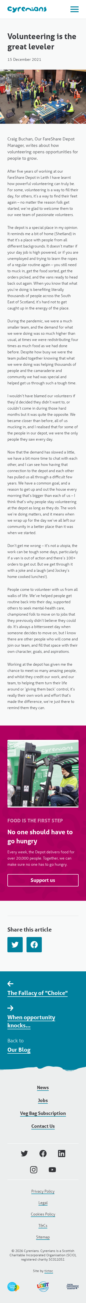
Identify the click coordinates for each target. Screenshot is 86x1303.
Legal (43, 1202)
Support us (43, 880)
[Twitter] (15, 944)
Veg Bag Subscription (43, 1113)
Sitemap (43, 1236)
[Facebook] (34, 944)
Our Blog (19, 1049)
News (43, 1087)
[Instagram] (34, 1170)
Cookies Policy (43, 1213)
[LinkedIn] (62, 1153)
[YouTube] (52, 1170)
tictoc (48, 1270)
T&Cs (42, 1225)
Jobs (43, 1100)
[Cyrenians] (27, 9)
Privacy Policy (42, 1191)
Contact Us (43, 1126)
